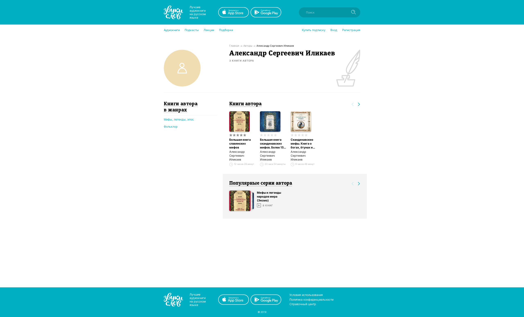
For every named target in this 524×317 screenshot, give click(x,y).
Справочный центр (302, 304)
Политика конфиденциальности (311, 299)
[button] (172, 30)
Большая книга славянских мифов (240, 143)
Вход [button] (333, 30)
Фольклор (171, 126)
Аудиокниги (172, 30)
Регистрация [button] (351, 30)
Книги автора (245, 104)
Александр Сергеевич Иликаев (237, 155)
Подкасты (192, 30)
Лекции (209, 30)
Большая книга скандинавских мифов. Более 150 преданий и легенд (273, 143)
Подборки (226, 30)
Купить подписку (313, 30)
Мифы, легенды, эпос (179, 119)
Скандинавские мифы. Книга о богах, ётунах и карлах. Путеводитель (302, 143)
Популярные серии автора (260, 183)
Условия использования (306, 295)
